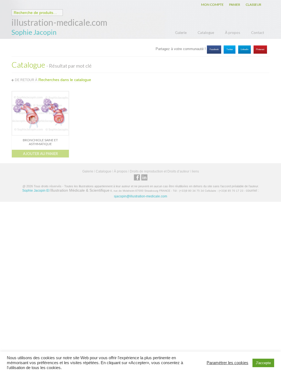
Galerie (181, 32)
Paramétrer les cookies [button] (227, 363)
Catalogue (206, 32)
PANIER (234, 4)
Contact (257, 32)
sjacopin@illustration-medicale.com (140, 196)
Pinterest (260, 49)
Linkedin (244, 49)
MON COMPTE (212, 4)
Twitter (229, 49)
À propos (232, 32)
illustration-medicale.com (59, 22)
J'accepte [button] (263, 363)
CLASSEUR (253, 4)
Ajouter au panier (40, 153)
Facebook (214, 49)
